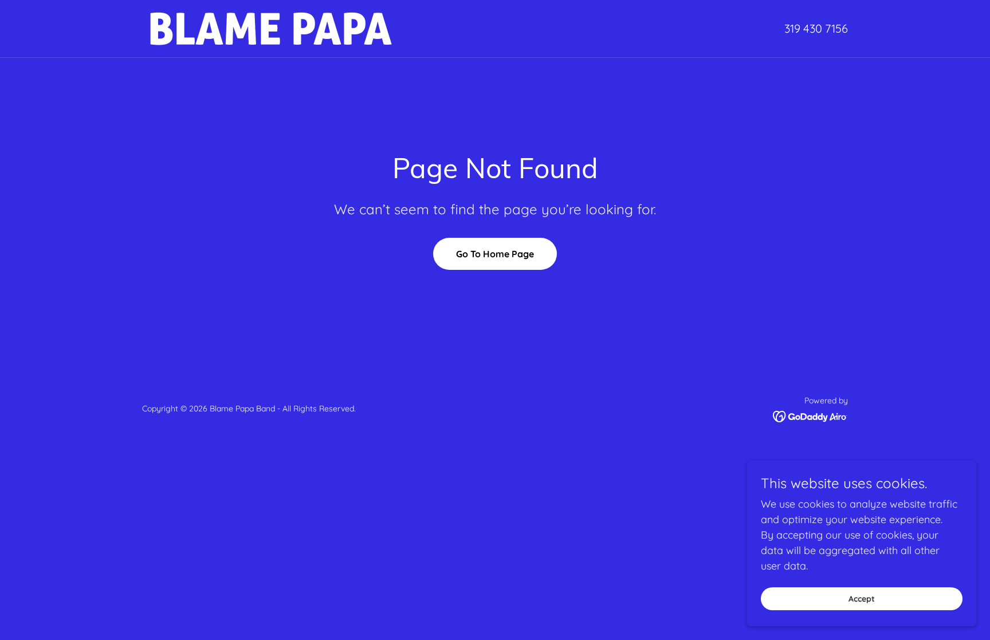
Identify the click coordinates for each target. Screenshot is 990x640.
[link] (271, 27)
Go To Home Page (495, 254)
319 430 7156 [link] (816, 28)
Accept (861, 599)
